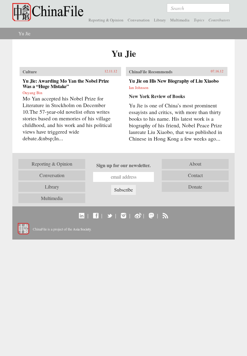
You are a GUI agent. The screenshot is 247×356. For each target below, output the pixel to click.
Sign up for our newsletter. (123, 165)
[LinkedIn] (82, 215)
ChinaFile (49, 12)
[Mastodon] (151, 215)
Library (160, 20)
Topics (199, 20)
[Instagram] (123, 215)
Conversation (139, 20)
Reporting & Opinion (106, 20)
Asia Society (82, 229)
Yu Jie (24, 33)
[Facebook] (95, 215)
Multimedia (179, 20)
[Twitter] (109, 215)
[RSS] (165, 215)
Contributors (219, 20)
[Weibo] (137, 215)
